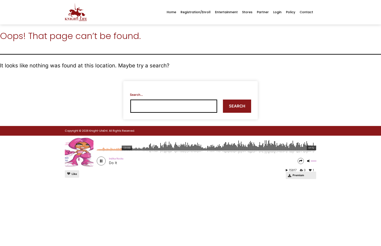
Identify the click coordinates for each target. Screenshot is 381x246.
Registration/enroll (196, 12)
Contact (306, 12)
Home (171, 12)
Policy (290, 12)
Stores (247, 12)
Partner (263, 12)
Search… (136, 94)
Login (277, 12)
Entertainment (226, 12)
